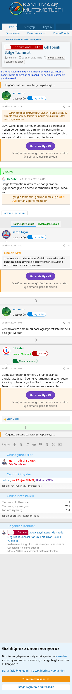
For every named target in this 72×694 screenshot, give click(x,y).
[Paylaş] (63, 107)
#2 (68, 245)
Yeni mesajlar (13, 33)
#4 (68, 368)
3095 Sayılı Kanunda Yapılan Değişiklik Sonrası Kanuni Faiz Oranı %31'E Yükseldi (36, 536)
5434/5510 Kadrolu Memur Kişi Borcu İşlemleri (32, 551)
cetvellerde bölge (14, 61)
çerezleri (61, 656)
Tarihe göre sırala (23, 224)
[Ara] (66, 27)
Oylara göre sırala (48, 224)
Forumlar (15, 27)
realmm (6, 480)
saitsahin (12, 57)
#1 (68, 106)
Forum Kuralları (61, 33)
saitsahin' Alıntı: (12, 252)
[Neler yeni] (59, 27)
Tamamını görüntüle (14, 213)
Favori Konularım (36, 33)
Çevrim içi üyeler (19, 474)
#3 (68, 322)
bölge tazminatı (56, 57)
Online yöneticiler (20, 455)
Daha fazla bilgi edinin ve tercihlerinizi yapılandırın (34, 670)
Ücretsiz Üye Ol (40, 146)
